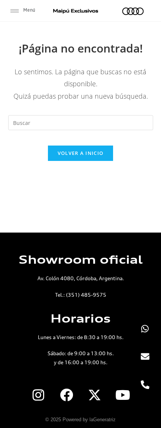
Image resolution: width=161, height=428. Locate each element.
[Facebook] (67, 394)
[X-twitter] (95, 394)
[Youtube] (123, 394)
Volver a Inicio (81, 153)
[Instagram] (38, 394)
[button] (22, 11)
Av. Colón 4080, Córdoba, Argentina (79, 278)
